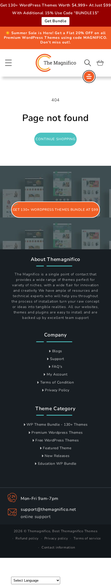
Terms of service (87, 538)
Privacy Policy (57, 390)
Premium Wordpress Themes (57, 432)
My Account (57, 374)
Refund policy (27, 538)
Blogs (57, 351)
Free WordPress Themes (57, 440)
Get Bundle (56, 21)
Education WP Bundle (57, 463)
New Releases (57, 455)
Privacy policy (56, 538)
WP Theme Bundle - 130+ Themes (57, 424)
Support (57, 358)
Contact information (58, 547)
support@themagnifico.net (48, 509)
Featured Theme (57, 448)
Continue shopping (56, 139)
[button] (8, 62)
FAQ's (57, 366)
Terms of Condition (57, 382)
